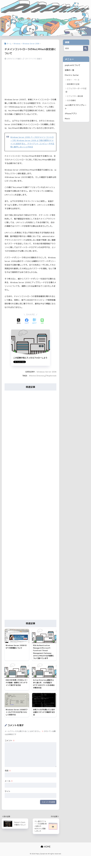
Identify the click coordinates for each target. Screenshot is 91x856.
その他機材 (71, 100)
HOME (46, 846)
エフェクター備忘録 (75, 96)
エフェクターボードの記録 (75, 90)
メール (9, 781)
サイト (7, 791)
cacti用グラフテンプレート (75, 107)
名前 (8, 770)
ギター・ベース (73, 80)
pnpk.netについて (72, 65)
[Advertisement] (30, 79)
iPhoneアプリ (71, 113)
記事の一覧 (69, 70)
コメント (10, 740)
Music (67, 118)
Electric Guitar (72, 75)
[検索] (85, 48)
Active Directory (37, 376)
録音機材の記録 (73, 84)
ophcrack (52, 376)
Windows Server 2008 (46, 372)
